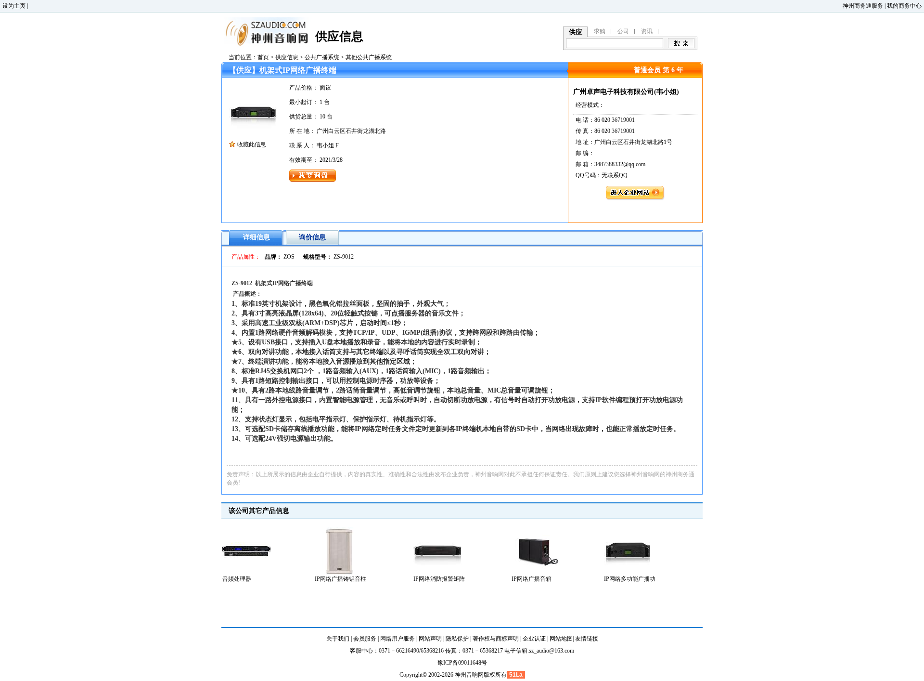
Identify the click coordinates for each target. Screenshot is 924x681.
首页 (263, 57)
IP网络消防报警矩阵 (439, 579)
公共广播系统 (322, 57)
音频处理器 (236, 579)
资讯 (647, 31)
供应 (575, 32)
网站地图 (561, 638)
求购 (599, 31)
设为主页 (14, 5)
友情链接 (586, 638)
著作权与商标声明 (496, 638)
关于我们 (337, 638)
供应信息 (286, 57)
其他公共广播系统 (369, 57)
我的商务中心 (904, 5)
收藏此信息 (251, 144)
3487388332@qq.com (619, 164)
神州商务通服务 (863, 5)
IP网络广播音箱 (532, 579)
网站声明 (430, 638)
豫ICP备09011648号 (462, 662)
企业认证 (534, 638)
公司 (623, 31)
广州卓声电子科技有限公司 (613, 91)
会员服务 (364, 638)
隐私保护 (457, 638)
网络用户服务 (397, 638)
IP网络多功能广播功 (629, 579)
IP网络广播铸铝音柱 (340, 579)
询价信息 (312, 237)
